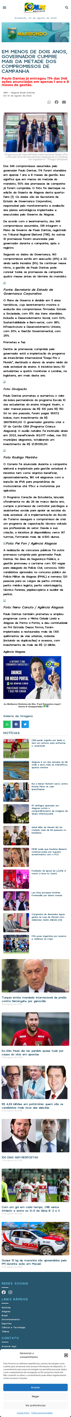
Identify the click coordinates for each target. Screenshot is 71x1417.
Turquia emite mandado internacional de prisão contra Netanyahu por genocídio (34, 999)
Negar (35, 1396)
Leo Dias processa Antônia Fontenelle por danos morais (47, 894)
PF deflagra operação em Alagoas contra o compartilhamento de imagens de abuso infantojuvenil (50, 809)
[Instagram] (10, 1292)
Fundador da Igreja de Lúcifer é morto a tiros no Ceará (49, 872)
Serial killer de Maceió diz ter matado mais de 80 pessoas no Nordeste (49, 830)
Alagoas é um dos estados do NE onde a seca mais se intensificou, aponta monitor (50, 765)
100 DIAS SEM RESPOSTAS (20, 1157)
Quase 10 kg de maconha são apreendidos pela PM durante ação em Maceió (34, 1262)
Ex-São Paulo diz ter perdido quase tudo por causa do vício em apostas (32, 1052)
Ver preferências (35, 1405)
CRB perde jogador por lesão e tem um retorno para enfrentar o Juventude (49, 743)
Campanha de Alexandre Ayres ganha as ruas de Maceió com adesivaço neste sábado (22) (48, 917)
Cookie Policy (23, 1413)
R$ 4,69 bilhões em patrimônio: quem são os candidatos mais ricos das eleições (32, 1105)
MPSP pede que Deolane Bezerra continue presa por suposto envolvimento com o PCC (49, 852)
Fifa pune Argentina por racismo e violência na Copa (49, 937)
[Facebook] (4, 1292)
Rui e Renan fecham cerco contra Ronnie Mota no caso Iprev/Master (50, 786)
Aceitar (35, 1387)
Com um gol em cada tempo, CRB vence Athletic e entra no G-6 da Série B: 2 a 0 (31, 1208)
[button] (66, 1355)
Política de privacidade (42, 1413)
